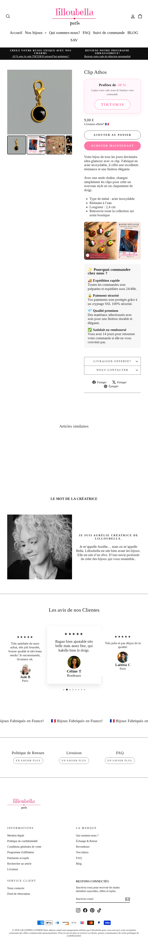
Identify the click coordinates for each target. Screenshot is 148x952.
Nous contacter (112, 369)
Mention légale (15, 835)
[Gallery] (39, 112)
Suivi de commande (109, 32)
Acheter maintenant (112, 145)
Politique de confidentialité (22, 841)
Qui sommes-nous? (64, 32)
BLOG (132, 32)
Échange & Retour (86, 841)
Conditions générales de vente (24, 846)
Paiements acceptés (18, 858)
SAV (74, 40)
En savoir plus (28, 760)
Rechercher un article (19, 863)
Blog (79, 863)
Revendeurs (83, 846)
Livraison (12, 869)
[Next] (67, 102)
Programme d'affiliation (20, 852)
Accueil (16, 32)
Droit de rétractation (18, 893)
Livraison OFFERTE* (112, 361)
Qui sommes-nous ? (87, 835)
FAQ (86, 32)
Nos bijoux (34, 32)
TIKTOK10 (112, 104)
